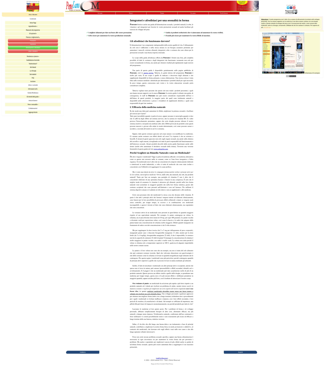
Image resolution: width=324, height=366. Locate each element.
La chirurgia (33, 71)
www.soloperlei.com (161, 149)
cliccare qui (267, 27)
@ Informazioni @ (32, 2)
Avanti (240, 352)
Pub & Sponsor (224, 13)
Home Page (33, 23)
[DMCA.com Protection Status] (291, 77)
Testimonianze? (33, 64)
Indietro (83, 352)
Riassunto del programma (33, 30)
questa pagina (148, 73)
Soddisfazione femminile (32, 60)
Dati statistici (33, 74)
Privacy (131, 13)
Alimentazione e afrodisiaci (33, 48)
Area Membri (33, 14)
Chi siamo (100, 13)
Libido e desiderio (33, 51)
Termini (162, 13)
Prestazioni (33, 40)
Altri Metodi (33, 67)
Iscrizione (32, 81)
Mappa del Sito (155, 364)
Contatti (162, 364)
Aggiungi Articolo (33, 112)
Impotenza (33, 44)
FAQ (33, 78)
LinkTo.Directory (162, 358)
